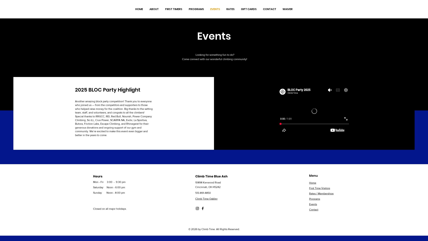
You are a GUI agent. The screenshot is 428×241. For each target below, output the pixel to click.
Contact (313, 209)
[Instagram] (197, 208)
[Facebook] (203, 208)
